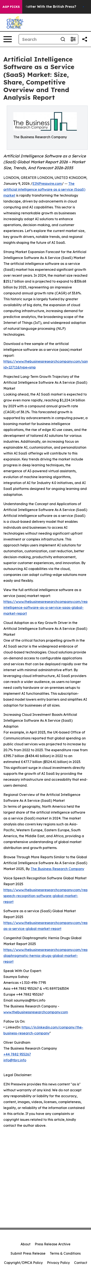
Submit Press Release (28, 1253)
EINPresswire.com (47, 183)
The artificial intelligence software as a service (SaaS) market (44, 189)
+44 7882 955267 (17, 1054)
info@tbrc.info (14, 1060)
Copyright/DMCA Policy (23, 1263)
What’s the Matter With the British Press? (40, 7)
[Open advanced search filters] (73, 39)
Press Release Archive (52, 1244)
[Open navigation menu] (7, 39)
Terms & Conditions (65, 1253)
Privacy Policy (58, 1263)
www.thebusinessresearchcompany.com (35, 1012)
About (25, 1244)
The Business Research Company (57, 869)
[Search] (63, 39)
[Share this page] (85, 39)
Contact (80, 1263)
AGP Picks (11, 7)
